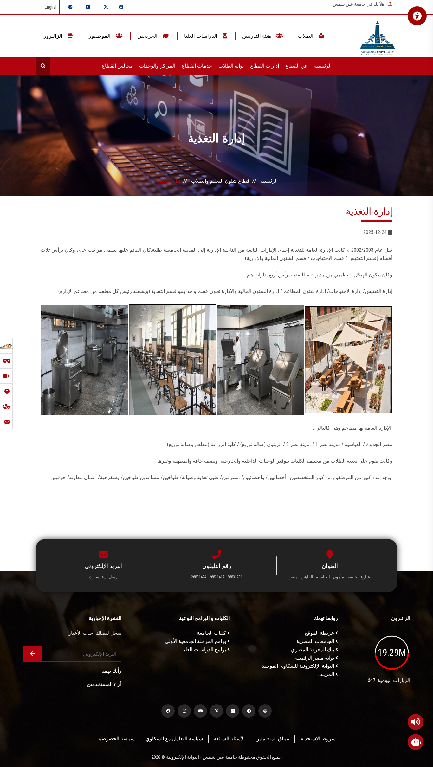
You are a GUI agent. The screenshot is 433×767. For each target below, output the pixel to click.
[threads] (265, 711)
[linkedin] (232, 711)
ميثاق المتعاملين (272, 739)
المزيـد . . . (324, 674)
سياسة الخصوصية (116, 739)
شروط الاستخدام (318, 739)
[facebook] (168, 711)
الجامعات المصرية (315, 641)
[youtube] (200, 711)
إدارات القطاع (264, 66)
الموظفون (99, 36)
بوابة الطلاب (231, 66)
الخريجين (148, 36)
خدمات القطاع (197, 66)
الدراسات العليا (201, 36)
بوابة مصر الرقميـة (315, 658)
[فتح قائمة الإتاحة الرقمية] (417, 15)
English (51, 7)
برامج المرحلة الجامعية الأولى (196, 641)
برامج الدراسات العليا (204, 650)
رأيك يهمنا (111, 671)
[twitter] (216, 711)
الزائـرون (53, 36)
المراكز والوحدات (157, 66)
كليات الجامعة (212, 633)
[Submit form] (32, 654)
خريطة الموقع (320, 633)
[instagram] (184, 711)
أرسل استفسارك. (103, 577)
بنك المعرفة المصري (313, 650)
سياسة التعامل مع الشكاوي (174, 739)
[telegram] (248, 711)
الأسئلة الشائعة (229, 739)
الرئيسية (323, 66)
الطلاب (306, 36)
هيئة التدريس (257, 36)
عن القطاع (296, 66)
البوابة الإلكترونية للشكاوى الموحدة (298, 666)
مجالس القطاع (117, 66)
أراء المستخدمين (104, 684)
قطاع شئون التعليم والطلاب (220, 181)
